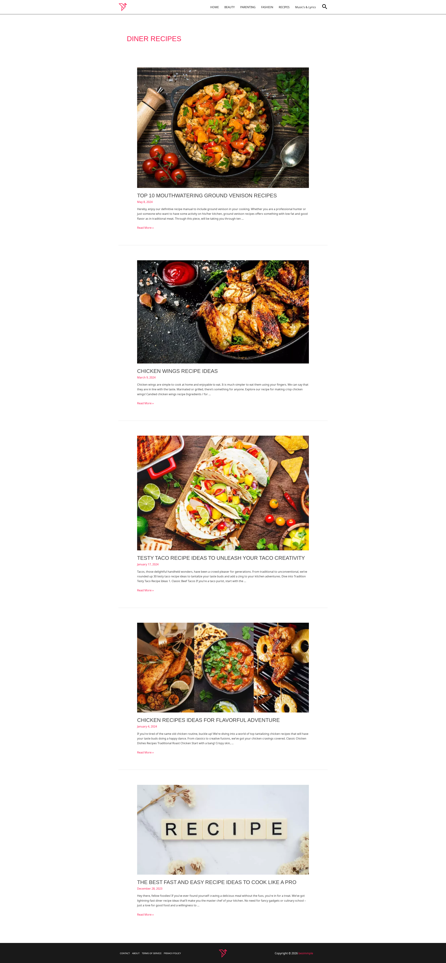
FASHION (267, 7)
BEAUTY (229, 7)
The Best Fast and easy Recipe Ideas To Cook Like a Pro (216, 882)
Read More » (145, 228)
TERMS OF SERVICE (152, 953)
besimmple (305, 953)
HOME (214, 7)
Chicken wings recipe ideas (177, 371)
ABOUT (136, 953)
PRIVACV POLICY (172, 953)
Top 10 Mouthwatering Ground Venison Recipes (207, 195)
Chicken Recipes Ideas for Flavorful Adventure (208, 720)
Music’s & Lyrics (305, 7)
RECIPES (284, 7)
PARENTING (248, 7)
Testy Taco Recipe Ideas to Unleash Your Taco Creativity (221, 558)
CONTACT (125, 953)
